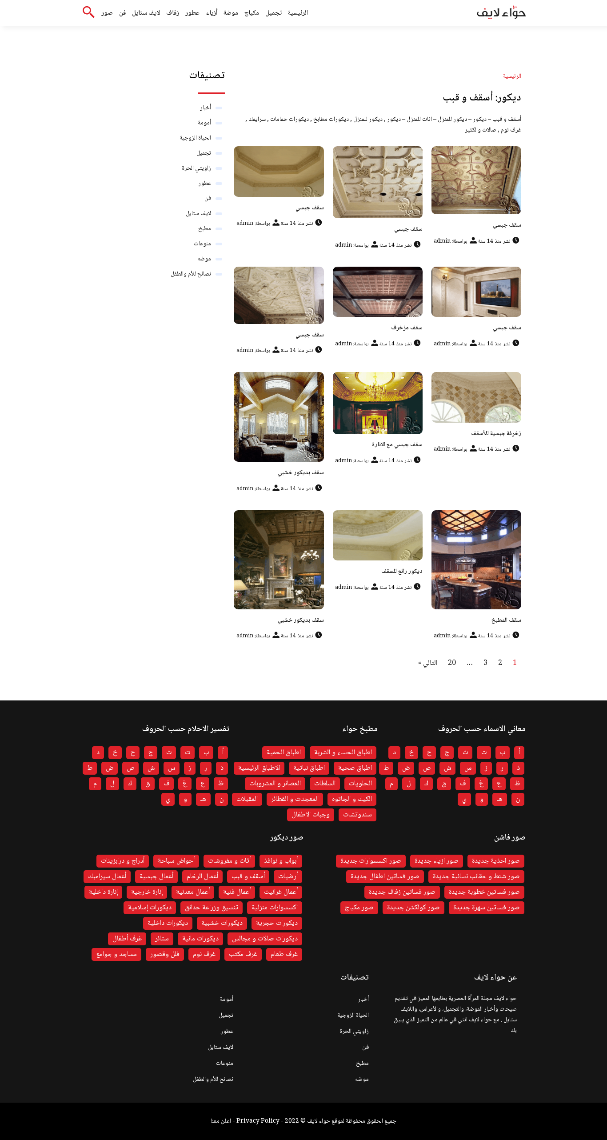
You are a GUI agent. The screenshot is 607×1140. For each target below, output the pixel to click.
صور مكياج (359, 908)
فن (122, 13)
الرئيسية (298, 13)
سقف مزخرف (407, 328)
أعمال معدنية (193, 892)
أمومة (204, 123)
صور (107, 13)
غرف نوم (204, 954)
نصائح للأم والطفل (191, 274)
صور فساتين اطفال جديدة (385, 877)
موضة (231, 13)
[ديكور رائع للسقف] (378, 535)
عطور (192, 13)
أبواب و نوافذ (281, 861)
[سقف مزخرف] (378, 292)
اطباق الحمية (284, 753)
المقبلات (247, 799)
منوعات (202, 244)
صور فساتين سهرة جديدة (486, 908)
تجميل (273, 13)
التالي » (427, 663)
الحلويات (360, 784)
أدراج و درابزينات (122, 861)
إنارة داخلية (103, 892)
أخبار (205, 108)
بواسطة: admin (450, 241)
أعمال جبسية (156, 877)
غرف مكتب (243, 954)
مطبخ (204, 229)
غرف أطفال (127, 939)
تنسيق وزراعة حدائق (211, 908)
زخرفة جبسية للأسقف (496, 433)
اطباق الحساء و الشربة (343, 753)
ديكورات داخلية (168, 923)
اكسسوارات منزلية (275, 908)
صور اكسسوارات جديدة (370, 861)
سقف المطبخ (506, 620)
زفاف (172, 13)
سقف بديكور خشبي (301, 473)
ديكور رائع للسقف (402, 571)
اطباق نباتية (309, 768)
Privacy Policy (258, 1121)
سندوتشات (357, 815)
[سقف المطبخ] (476, 559)
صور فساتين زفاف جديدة (402, 892)
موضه (204, 259)
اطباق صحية (355, 768)
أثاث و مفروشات (229, 861)
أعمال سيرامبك (107, 877)
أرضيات (288, 877)
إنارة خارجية (147, 892)
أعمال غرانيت (281, 892)
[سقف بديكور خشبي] (278, 417)
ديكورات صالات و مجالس (265, 939)
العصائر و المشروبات (275, 784)
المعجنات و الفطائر (295, 799)
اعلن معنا (221, 1121)
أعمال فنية (237, 892)
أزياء (211, 13)
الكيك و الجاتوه (352, 799)
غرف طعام (284, 954)
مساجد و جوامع (116, 954)
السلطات (324, 784)
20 (452, 663)
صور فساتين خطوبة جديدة (484, 892)
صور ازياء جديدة (437, 861)
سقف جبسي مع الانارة (397, 445)
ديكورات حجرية (277, 923)
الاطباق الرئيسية (259, 768)
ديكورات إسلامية (150, 908)
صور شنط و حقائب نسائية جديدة (476, 877)
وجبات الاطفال (311, 815)
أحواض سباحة (176, 861)
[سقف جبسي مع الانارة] (378, 403)
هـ (500, 799)
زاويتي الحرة (196, 168)
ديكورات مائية (200, 939)
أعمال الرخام (202, 877)
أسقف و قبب (248, 877)
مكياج (251, 13)
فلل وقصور (165, 954)
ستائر (162, 939)
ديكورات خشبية (222, 923)
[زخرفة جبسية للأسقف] (476, 397)
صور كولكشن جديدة (413, 908)
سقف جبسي (507, 225)
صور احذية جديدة (496, 861)
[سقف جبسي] (476, 180)
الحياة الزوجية (195, 138)
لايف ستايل (146, 13)
